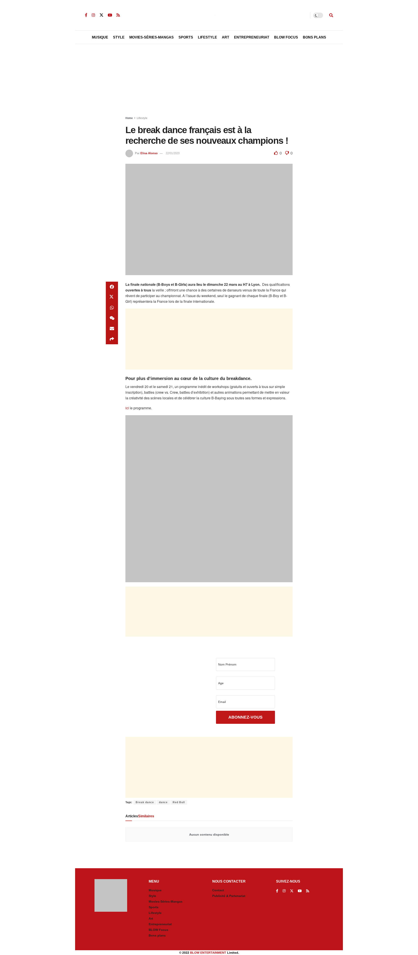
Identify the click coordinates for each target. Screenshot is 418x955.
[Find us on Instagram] (93, 15)
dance (163, 802)
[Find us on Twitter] (101, 15)
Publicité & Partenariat (228, 896)
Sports (186, 37)
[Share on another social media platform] (112, 339)
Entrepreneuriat (251, 37)
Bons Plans (314, 37)
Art (225, 37)
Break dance (145, 802)
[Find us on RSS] (118, 15)
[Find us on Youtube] (110, 15)
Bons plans (157, 935)
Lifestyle (207, 37)
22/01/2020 (173, 153)
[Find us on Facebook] (86, 15)
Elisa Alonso (149, 153)
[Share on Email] (112, 328)
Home (129, 118)
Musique (100, 37)
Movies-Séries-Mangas (151, 37)
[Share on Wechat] (112, 318)
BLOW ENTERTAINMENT (208, 952)
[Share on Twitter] (112, 297)
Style (119, 37)
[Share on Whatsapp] (112, 308)
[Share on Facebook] (112, 287)
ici (127, 407)
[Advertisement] (209, 80)
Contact (218, 890)
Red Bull (179, 802)
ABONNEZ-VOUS (245, 717)
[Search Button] (331, 15)
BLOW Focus (286, 37)
